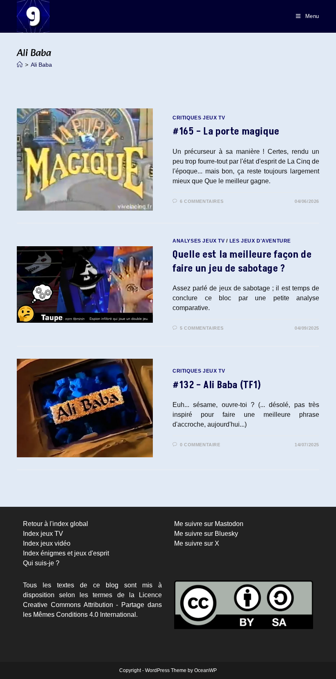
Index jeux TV (43, 533)
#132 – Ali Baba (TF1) (217, 385)
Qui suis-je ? (41, 563)
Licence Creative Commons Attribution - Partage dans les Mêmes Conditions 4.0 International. (92, 604)
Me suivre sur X (196, 543)
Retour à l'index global (55, 523)
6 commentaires (201, 201)
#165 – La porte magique (226, 131)
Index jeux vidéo (46, 543)
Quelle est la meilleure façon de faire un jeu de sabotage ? (242, 261)
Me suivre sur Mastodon (208, 523)
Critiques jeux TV (199, 118)
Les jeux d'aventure (260, 241)
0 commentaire (200, 444)
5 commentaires (201, 328)
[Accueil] (20, 64)
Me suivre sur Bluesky (206, 533)
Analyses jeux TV (199, 241)
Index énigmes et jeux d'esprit (66, 553)
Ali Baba (41, 64)
